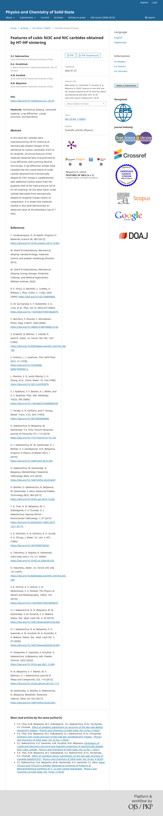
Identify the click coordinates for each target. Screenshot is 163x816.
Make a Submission (126, 85)
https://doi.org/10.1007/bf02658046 (30, 418)
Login (154, 2)
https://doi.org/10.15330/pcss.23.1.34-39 (32, 100)
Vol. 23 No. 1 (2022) (41, 28)
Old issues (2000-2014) (103, 17)
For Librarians (120, 71)
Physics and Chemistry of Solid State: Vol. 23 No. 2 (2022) (59, 738)
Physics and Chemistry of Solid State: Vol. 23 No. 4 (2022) (69, 730)
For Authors (120, 66)
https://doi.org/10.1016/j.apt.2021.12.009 (33, 664)
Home (13, 28)
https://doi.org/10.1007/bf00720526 (30, 545)
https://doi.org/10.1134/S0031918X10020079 (34, 311)
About (9, 17)
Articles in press (76, 17)
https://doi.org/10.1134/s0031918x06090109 (34, 403)
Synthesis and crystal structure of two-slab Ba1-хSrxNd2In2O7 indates (54, 736)
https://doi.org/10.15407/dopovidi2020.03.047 (35, 645)
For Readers (120, 61)
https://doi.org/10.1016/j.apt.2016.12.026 (33, 499)
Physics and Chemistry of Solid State (40, 12)
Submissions (27, 17)
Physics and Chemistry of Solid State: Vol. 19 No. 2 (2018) (57, 770)
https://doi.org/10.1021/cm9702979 (30, 384)
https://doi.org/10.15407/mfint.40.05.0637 (33, 479)
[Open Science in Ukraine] (133, 144)
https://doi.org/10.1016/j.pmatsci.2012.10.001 (35, 243)
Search (151, 17)
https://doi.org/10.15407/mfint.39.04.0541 (33, 702)
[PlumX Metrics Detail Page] (71, 144)
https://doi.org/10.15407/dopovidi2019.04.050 (35, 622)
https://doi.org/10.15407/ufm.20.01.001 (32, 460)
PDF (71, 55)
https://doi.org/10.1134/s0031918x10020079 (34, 602)
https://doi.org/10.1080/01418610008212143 (34, 326)
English (118, 37)
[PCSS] (128, 220)
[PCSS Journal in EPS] (123, 120)
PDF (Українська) (90, 55)
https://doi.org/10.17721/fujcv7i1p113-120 (33, 437)
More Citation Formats (78, 103)
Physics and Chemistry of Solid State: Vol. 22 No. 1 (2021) (69, 749)
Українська (120, 42)
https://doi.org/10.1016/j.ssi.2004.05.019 (32, 560)
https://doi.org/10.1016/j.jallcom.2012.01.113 (35, 683)
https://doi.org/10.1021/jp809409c (36, 296)
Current (45, 17)
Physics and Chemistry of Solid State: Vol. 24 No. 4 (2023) (73, 759)
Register (144, 2)
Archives (58, 17)
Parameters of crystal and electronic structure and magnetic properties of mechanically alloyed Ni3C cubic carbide (60, 746)
